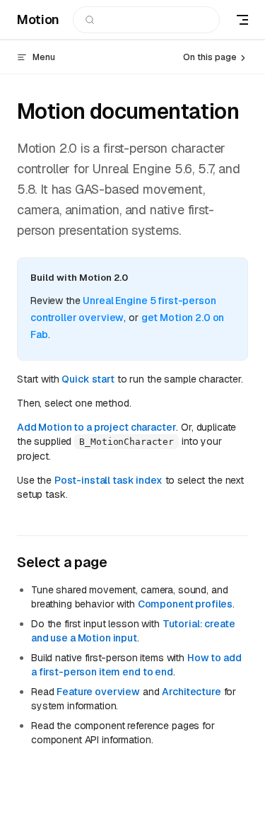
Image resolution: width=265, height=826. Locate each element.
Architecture (191, 691)
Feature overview (98, 691)
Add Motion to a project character (96, 427)
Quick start (87, 379)
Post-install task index (108, 480)
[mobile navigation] (242, 20)
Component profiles (185, 604)
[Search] (146, 19)
